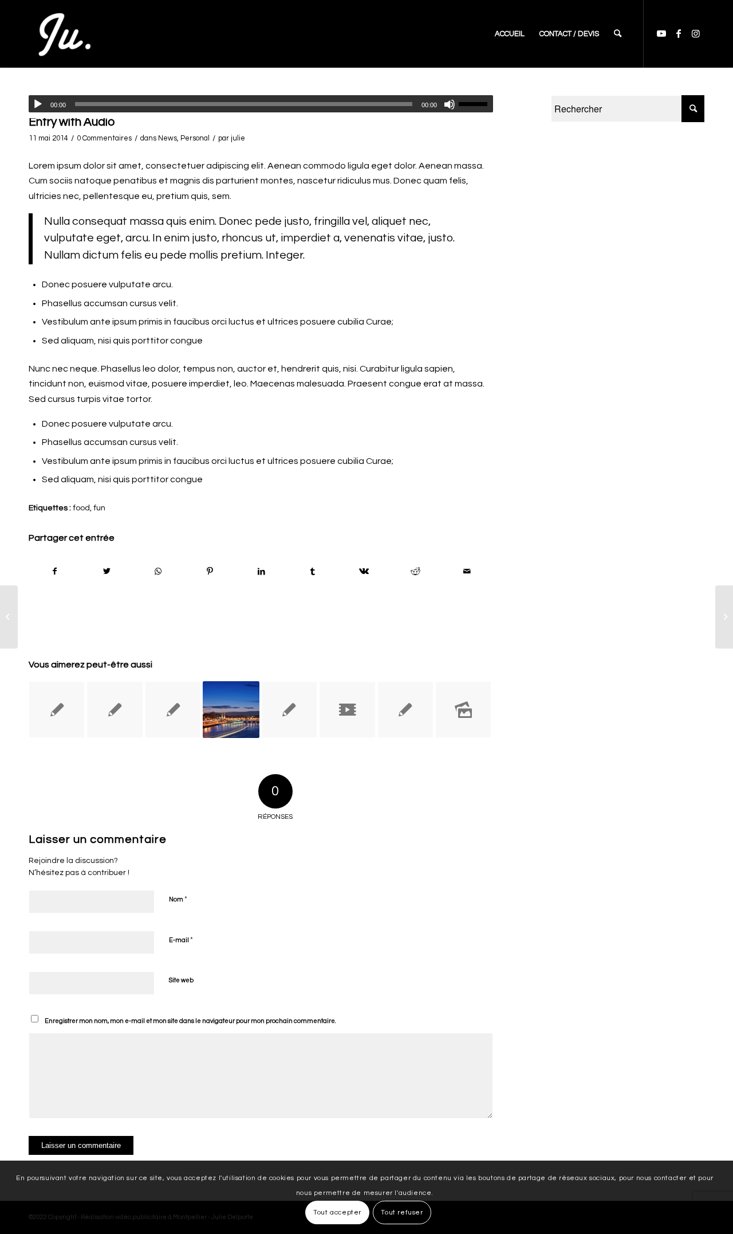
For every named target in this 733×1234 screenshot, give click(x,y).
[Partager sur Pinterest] (209, 571)
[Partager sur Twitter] (106, 571)
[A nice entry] (405, 709)
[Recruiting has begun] (231, 709)
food (81, 507)
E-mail (181, 940)
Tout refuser (402, 1212)
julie (238, 138)
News (167, 138)
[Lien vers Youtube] (661, 33)
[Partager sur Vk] (364, 571)
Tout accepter (337, 1212)
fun (99, 507)
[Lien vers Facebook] (678, 33)
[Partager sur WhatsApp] (158, 571)
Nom (178, 899)
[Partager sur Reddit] (415, 571)
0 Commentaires (104, 138)
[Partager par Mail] (467, 571)
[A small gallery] (463, 709)
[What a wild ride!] (289, 709)
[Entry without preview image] (114, 709)
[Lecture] (38, 104)
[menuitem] (509, 34)
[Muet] (449, 104)
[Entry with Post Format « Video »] (347, 709)
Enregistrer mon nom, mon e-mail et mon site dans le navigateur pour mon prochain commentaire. (190, 1021)
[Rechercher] (617, 34)
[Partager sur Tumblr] (312, 571)
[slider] (476, 103)
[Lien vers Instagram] (695, 33)
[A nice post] (173, 709)
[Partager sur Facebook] (55, 571)
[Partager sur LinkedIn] (261, 571)
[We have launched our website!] (57, 709)
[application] (261, 103)
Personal (195, 138)
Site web (181, 980)
